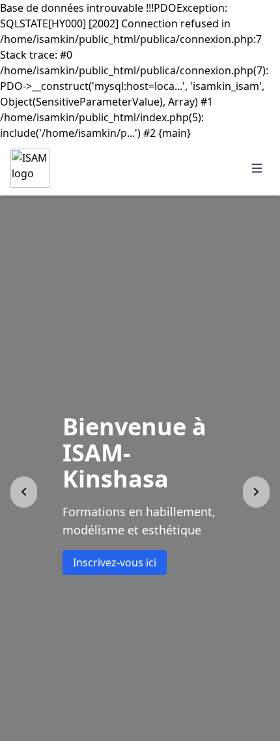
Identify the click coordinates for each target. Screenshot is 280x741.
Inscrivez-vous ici (114, 549)
